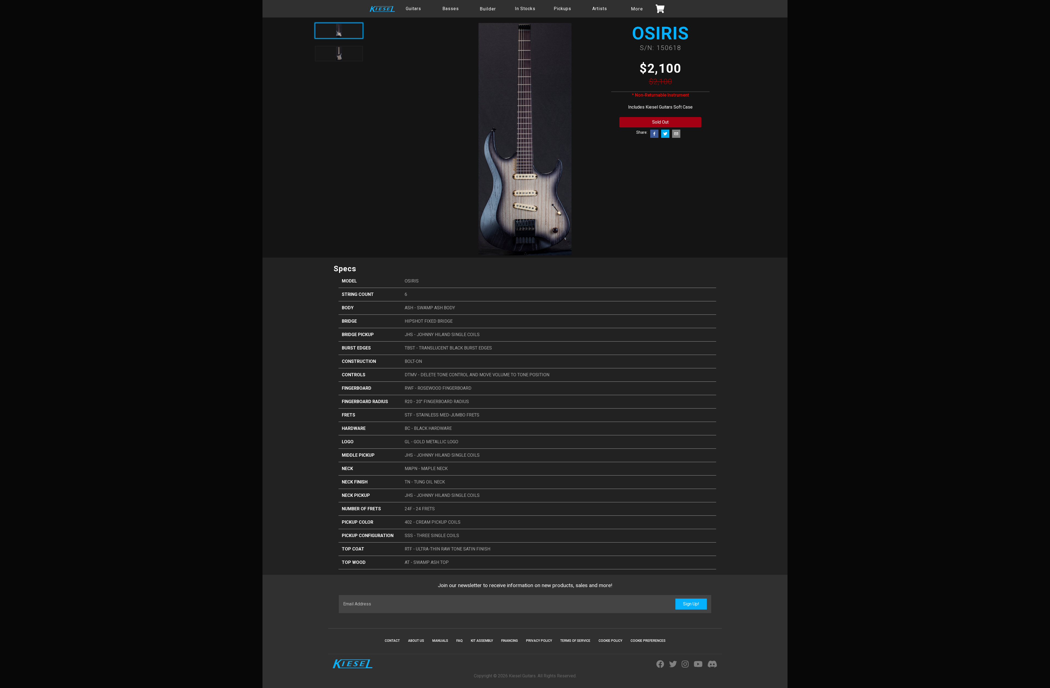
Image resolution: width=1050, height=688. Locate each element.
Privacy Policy (539, 641)
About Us (416, 641)
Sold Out (660, 122)
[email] (676, 134)
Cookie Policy (610, 641)
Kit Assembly (482, 641)
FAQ (459, 641)
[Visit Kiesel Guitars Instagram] (685, 664)
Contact (392, 641)
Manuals (440, 641)
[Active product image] (339, 30)
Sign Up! (691, 604)
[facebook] (654, 134)
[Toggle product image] (339, 53)
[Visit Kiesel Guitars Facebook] (660, 664)
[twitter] (665, 134)
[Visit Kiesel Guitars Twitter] (673, 664)
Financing (509, 641)
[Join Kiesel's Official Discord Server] (712, 664)
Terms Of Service (575, 641)
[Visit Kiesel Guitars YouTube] (698, 664)
